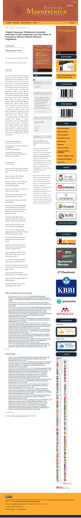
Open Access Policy (63, 147)
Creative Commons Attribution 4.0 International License (60, 499)
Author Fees (61, 162)
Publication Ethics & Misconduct (63, 151)
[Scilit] (66, 219)
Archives (16, 22)
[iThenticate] (66, 274)
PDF (36, 75)
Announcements (26, 22)
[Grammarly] (66, 304)
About (35, 22)
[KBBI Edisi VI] (66, 296)
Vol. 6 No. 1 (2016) (20, 27)
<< (5, 412)
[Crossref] (66, 209)
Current (8, 22)
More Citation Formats (41, 111)
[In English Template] (66, 332)
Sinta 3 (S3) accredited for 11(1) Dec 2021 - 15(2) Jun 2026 (66, 76)
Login (74, 2)
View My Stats (66, 488)
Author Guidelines (63, 135)
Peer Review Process (64, 138)
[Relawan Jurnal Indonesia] (66, 245)
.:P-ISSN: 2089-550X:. (66, 104)
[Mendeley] (65, 316)
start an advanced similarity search (20, 416)
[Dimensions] (66, 200)
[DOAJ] (56, 171)
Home (7, 27)
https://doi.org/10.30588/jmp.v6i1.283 (18, 58)
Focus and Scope (62, 131)
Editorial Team (62, 141)
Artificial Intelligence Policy (66, 156)
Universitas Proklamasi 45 (18, 504)
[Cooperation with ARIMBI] (56, 230)
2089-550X (23, 509)
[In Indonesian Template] (66, 346)
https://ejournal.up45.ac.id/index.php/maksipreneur (27, 501)
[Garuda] (66, 190)
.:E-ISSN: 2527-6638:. (66, 84)
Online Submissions (63, 128)
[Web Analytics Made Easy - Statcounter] (59, 488)
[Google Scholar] (66, 181)
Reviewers (61, 144)
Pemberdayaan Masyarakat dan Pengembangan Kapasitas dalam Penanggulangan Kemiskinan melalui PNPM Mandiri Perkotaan (28, 298)
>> (8, 349)
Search (72, 22)
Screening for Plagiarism (65, 159)
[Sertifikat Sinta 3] (66, 66)
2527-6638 (12, 509)
